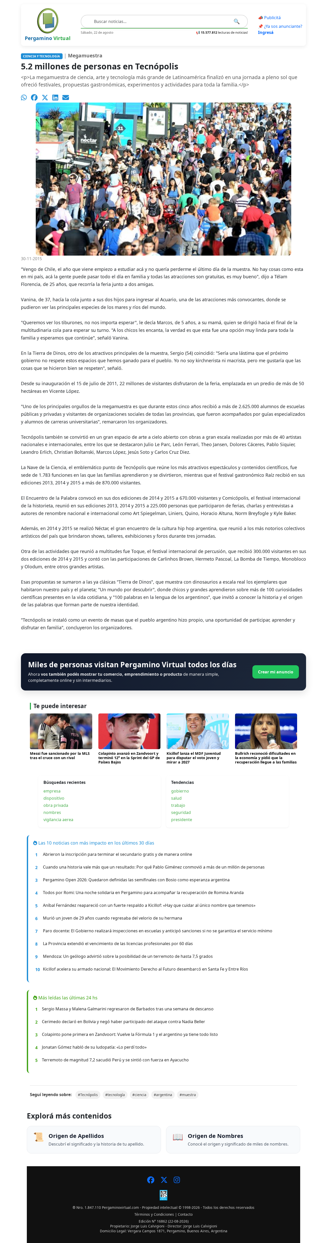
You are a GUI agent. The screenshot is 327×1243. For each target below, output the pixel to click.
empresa (52, 791)
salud (176, 798)
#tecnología (115, 1094)
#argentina (163, 1094)
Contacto (185, 1214)
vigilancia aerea (58, 819)
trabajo (178, 805)
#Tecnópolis (88, 1094)
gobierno (180, 791)
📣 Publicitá (269, 17)
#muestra (188, 1094)
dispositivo (53, 798)
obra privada (55, 805)
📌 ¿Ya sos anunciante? (280, 29)
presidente (181, 819)
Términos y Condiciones (154, 1214)
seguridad (181, 812)
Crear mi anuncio (275, 672)
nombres (52, 812)
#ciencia (139, 1094)
